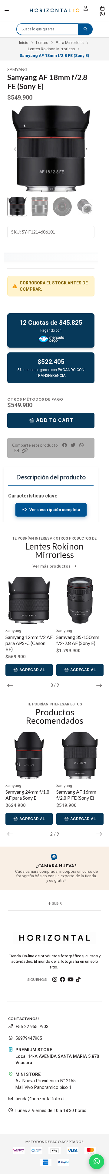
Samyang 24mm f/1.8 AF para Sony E (27, 795)
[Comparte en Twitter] (73, 445)
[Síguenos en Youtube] (70, 980)
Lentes (42, 42)
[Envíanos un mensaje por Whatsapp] (96, 1161)
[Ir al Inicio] (54, 11)
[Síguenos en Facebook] (62, 980)
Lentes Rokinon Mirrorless (51, 48)
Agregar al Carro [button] (31, 672)
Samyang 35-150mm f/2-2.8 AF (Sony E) (26, 640)
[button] (25, 450)
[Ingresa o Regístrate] (85, 8)
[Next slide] (85, 148)
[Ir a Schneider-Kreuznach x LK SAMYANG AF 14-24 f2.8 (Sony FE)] (80, 600)
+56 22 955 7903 (31, 1026)
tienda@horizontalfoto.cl (39, 1098)
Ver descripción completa (54, 509)
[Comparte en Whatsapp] (81, 445)
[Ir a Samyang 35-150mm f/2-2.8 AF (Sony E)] (29, 600)
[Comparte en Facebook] (64, 445)
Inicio (23, 42)
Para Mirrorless (70, 42)
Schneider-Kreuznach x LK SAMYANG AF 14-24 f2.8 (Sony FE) (78, 643)
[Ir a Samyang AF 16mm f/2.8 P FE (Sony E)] (80, 755)
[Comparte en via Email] (16, 450)
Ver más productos (51, 566)
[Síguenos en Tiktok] (78, 980)
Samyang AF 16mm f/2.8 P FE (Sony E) (76, 795)
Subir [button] (56, 903)
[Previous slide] (16, 148)
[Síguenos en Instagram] (54, 980)
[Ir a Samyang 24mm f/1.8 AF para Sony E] (29, 755)
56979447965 (28, 1038)
